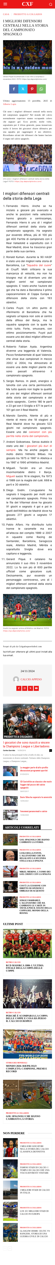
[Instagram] (24, 688)
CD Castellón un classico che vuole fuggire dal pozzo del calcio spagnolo (36, 784)
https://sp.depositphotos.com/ (28, 181)
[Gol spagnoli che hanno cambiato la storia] (10, 839)
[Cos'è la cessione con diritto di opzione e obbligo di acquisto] (10, 887)
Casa (6, 14)
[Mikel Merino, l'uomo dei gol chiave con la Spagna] (10, 871)
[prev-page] (5, 1248)
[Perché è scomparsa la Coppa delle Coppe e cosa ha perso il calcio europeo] (27, 993)
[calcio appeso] (17, 679)
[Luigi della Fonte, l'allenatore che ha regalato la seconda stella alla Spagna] (10, 855)
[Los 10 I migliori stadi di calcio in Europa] (10, 1211)
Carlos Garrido (9, 750)
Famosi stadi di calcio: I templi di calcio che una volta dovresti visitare (35, 1170)
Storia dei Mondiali (16, 1063)
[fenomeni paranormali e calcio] (10, 815)
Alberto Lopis (9, 104)
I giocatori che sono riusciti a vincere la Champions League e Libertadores (26, 744)
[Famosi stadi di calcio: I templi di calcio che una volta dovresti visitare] (10, 1168)
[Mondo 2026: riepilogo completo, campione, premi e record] (27, 1044)
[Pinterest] (32, 89)
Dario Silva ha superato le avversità (36, 797)
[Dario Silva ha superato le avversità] (10, 801)
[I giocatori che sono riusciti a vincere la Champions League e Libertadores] (27, 721)
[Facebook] (13, 89)
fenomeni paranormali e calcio (33, 811)
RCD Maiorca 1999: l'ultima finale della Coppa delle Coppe (25, 968)
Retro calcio (13, 962)
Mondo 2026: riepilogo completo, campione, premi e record (26, 1069)
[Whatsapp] (41, 89)
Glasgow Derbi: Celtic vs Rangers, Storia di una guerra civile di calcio (35, 1234)
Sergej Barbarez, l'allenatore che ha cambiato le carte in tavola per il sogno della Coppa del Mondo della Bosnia (36, 906)
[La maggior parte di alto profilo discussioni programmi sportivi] (10, 771)
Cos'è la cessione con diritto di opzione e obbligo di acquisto (33, 888)
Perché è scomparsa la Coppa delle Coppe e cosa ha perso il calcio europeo (27, 1018)
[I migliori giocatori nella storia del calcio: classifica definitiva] (10, 1147)
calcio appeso (31, 679)
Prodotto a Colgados (28, 14)
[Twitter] (23, 89)
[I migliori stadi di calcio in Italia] (10, 1190)
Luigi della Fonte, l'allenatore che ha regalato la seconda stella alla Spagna (33, 857)
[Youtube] (36, 688)
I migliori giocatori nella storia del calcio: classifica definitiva (34, 1149)
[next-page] (10, 1248)
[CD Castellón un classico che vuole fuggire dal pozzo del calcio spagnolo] (10, 785)
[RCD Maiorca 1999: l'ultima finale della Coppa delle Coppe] (27, 943)
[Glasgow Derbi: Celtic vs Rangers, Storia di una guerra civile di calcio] (10, 1232)
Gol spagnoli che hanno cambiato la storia (23, 1117)
